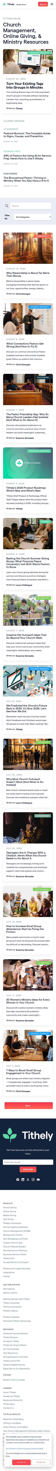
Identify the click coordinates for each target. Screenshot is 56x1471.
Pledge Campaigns (12, 1223)
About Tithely (9, 1392)
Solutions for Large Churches (16, 1268)
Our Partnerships (11, 1349)
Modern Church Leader (14, 1379)
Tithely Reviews (10, 1337)
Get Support (9, 1288)
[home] (15, 4)
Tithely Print (8, 1258)
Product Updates (11, 1317)
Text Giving (8, 1219)
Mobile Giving (9, 1215)
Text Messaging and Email (15, 1238)
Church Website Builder (14, 1246)
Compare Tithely (11, 1341)
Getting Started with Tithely (16, 1299)
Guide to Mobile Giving (14, 1364)
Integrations (9, 1272)
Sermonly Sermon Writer (14, 1254)
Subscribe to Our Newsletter (16, 1368)
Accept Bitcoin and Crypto (16, 1262)
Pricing (6, 1276)
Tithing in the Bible (12, 1423)
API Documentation (12, 1306)
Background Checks (12, 1235)
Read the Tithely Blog (13, 1419)
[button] (43, 4)
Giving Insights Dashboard (15, 1227)
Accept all (21, 1462)
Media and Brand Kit (13, 1400)
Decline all (40, 1462)
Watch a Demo (10, 1292)
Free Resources (10, 1353)
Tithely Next (8, 1404)
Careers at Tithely (11, 1396)
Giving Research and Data (15, 1357)
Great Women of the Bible (15, 1427)
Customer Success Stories (15, 1333)
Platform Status (10, 1310)
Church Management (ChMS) (16, 1231)
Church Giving (10, 1207)
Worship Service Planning (15, 1250)
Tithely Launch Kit (11, 1360)
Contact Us (8, 1408)
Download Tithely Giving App (17, 1321)
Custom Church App (12, 1242)
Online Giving (9, 1211)
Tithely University (11, 1303)
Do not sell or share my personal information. (25, 1448)
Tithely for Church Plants (14, 1345)
